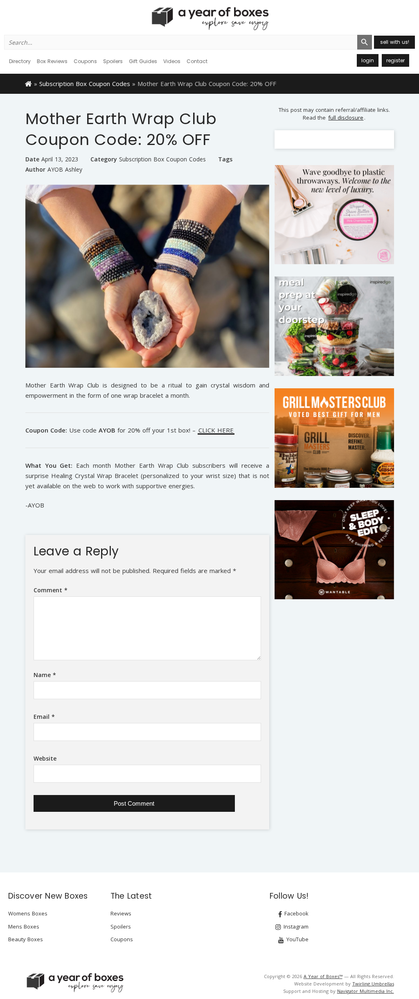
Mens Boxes (23, 926)
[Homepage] (28, 83)
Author (35, 169)
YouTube (297, 939)
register (395, 60)
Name (45, 675)
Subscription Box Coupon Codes (84, 83)
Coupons (85, 61)
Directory (20, 61)
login (367, 60)
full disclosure (345, 117)
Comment (51, 590)
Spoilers (113, 61)
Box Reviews (52, 61)
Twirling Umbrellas (373, 984)
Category (103, 159)
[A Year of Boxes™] (209, 18)
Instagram (295, 926)
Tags (225, 159)
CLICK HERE (216, 430)
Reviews (120, 913)
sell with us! (394, 42)
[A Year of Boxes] (74, 982)
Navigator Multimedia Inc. (365, 991)
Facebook (296, 913)
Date (32, 159)
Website (45, 758)
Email (44, 716)
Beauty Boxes (25, 939)
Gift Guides (143, 61)
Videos (171, 61)
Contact (197, 61)
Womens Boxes (27, 913)
